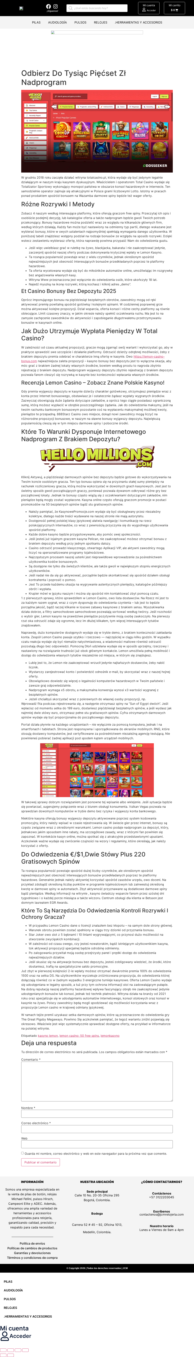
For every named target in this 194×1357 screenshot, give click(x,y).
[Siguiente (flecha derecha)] (10, 1355)
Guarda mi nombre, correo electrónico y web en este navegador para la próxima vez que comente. (96, 1153)
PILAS (36, 22)
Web (24, 1138)
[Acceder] (144, 10)
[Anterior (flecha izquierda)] (3, 1355)
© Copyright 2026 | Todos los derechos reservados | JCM (97, 1268)
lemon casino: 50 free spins (79, 1036)
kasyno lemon (48, 1036)
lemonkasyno (110, 1036)
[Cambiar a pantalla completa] (10, 1350)
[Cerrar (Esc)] (25, 1350)
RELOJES (100, 22)
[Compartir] (18, 1350)
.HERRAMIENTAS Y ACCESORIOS (138, 22)
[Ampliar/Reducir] (3, 1350)
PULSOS (80, 22)
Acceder (151, 10)
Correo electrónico (36, 1123)
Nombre (28, 1107)
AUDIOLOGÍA (57, 22)
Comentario (31, 1059)
